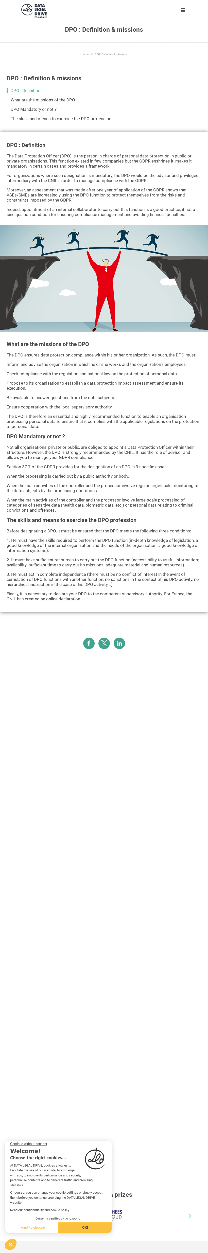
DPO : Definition (25, 90)
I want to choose (32, 1227)
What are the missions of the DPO (43, 99)
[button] (11, 1244)
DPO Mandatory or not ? (34, 109)
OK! (85, 1227)
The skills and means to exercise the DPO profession (61, 118)
